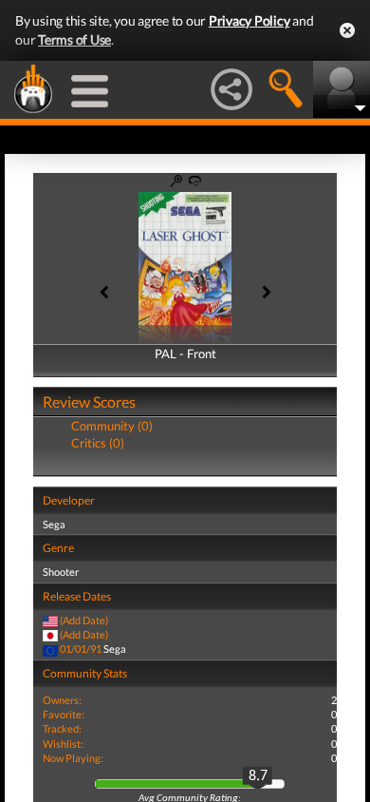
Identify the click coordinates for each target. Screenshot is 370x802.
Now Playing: (73, 758)
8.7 (258, 776)
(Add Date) (84, 620)
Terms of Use (74, 39)
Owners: (62, 700)
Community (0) (112, 425)
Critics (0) (97, 442)
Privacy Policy (249, 20)
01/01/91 (81, 648)
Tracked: (62, 728)
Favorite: (63, 714)
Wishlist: (63, 743)
